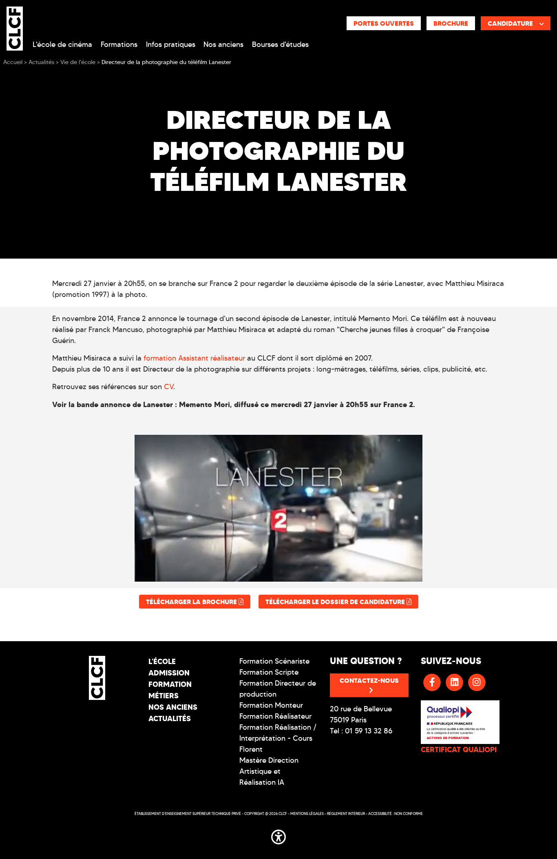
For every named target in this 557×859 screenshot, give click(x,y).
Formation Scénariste (274, 661)
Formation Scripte (268, 672)
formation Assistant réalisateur (194, 358)
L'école (162, 661)
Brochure (450, 23)
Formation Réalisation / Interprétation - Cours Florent (278, 738)
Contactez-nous (369, 680)
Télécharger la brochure (192, 602)
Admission (169, 672)
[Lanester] (278, 508)
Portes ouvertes (384, 23)
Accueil (12, 62)
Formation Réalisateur (275, 716)
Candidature (510, 23)
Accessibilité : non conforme (395, 813)
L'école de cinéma (62, 44)
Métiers (163, 695)
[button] (278, 835)
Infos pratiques (170, 44)
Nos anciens (223, 44)
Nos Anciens (172, 707)
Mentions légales (307, 813)
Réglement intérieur (346, 813)
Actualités (169, 718)
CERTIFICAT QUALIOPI (459, 749)
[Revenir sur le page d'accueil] (96, 678)
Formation (170, 684)
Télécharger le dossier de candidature (336, 602)
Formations (119, 44)
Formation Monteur (271, 705)
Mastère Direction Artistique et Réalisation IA (268, 771)
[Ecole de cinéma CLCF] (15, 26)
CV (168, 386)
